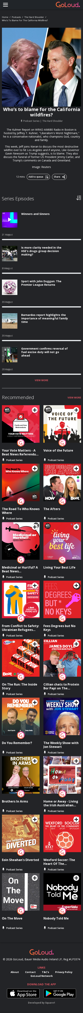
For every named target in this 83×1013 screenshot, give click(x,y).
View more (41, 380)
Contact (30, 972)
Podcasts (16, 17)
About (15, 972)
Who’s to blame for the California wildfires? (25, 20)
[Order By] (78, 197)
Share (57, 176)
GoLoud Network (41, 976)
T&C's (45, 972)
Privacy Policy (63, 972)
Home (5, 17)
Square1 (50, 1002)
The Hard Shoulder (34, 17)
